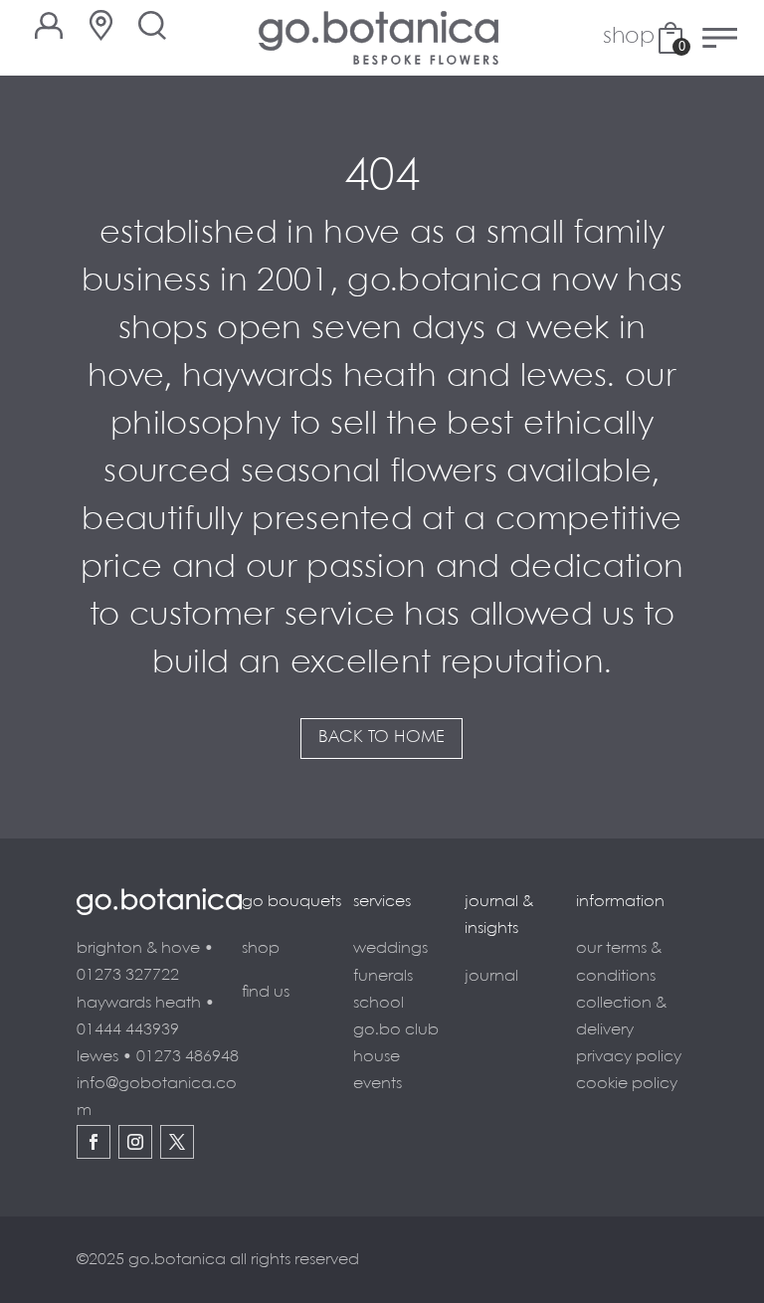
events (377, 1083)
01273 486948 (187, 1056)
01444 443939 (128, 1030)
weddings (390, 948)
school (378, 1003)
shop (261, 948)
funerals (383, 976)
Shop (629, 39)
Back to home (381, 737)
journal (491, 976)
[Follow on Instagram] (135, 1142)
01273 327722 (128, 975)
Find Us (265, 992)
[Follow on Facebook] (93, 1142)
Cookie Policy (626, 1083)
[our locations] (100, 25)
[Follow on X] (177, 1142)
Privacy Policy (628, 1056)
